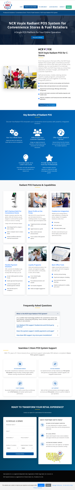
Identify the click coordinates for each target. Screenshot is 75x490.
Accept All (41, 485)
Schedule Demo (20, 454)
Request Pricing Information (47, 105)
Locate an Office (53, 6)
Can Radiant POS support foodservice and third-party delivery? (35, 326)
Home (21, 6)
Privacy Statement (37, 487)
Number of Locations (11, 445)
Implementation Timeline (27, 445)
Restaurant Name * (10, 424)
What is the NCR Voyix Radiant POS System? (32, 314)
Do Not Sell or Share (68, 485)
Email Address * (10, 437)
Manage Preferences (57, 485)
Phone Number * (25, 437)
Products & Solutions (30, 6)
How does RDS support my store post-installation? (34, 335)
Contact (62, 6)
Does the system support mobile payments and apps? (35, 331)
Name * (8, 431)
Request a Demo (37, 37)
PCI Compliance (42, 6)
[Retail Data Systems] (7, 5)
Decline (48, 485)
